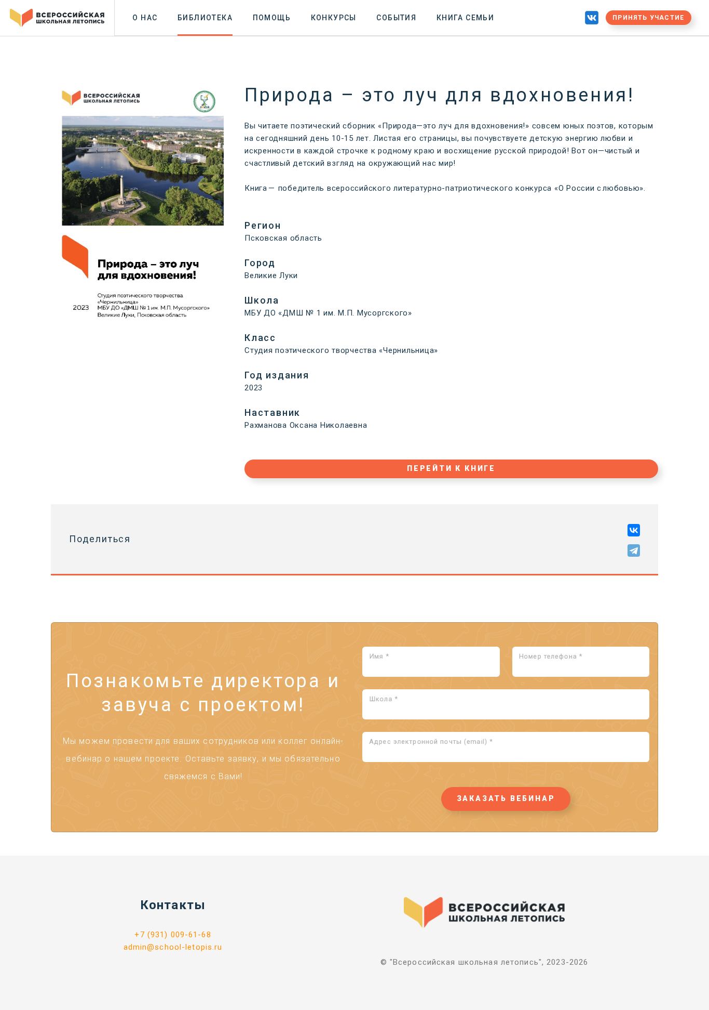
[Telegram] (634, 550)
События (396, 18)
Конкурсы (334, 18)
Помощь (272, 18)
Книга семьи (465, 18)
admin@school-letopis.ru (173, 947)
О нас (144, 18)
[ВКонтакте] (634, 530)
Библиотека (205, 18)
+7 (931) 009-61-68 (172, 934)
